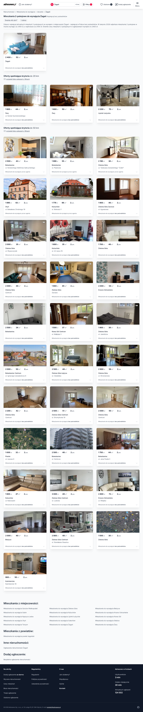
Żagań (47, 12)
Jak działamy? (26, 4)
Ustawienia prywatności (40, 684)
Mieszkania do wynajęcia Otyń (15, 621)
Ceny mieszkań (9, 684)
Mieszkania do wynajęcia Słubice (107, 621)
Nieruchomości (9, 12)
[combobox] (64, 4)
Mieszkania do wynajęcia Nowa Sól (108, 616)
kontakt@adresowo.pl (54, 707)
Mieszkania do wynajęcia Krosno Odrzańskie (111, 612)
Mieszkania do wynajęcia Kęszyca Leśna (18, 616)
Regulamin (35, 675)
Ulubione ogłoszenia (11, 697)
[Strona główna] (10, 4)
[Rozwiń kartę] (44, 68)
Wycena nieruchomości (12, 679)
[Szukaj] (52, 4)
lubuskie (40, 12)
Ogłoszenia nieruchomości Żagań (16, 648)
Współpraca (63, 679)
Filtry (88, 4)
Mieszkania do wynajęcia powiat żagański (19, 636)
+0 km (77, 4)
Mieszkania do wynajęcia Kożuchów (62, 612)
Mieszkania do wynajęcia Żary (106, 625)
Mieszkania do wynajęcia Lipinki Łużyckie (64, 616)
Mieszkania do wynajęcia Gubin (15, 612)
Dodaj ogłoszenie (14, 675)
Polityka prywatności (39, 679)
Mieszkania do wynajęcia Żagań (61, 625)
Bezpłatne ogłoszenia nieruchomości (17, 659)
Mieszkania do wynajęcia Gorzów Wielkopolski (21, 608)
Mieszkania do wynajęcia (26, 12)
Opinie (61, 684)
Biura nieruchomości (11, 688)
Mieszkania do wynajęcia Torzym (16, 625)
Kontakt (62, 688)
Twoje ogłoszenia (10, 693)
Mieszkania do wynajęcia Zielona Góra (63, 608)
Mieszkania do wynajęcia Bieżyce (107, 608)
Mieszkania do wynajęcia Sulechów (62, 621)
